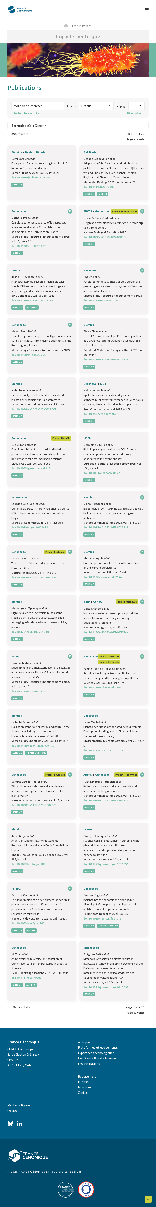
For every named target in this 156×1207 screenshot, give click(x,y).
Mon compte (86, 1087)
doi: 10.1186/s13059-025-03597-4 (105, 632)
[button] (146, 9)
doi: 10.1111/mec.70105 (98, 187)
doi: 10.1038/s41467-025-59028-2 (33, 805)
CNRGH (16, 270)
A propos (84, 1042)
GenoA (97, 601)
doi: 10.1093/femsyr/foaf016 (102, 918)
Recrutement (87, 1076)
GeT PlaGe (90, 152)
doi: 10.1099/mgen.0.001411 (29, 527)
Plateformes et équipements (98, 1047)
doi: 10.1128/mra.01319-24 (29, 691)
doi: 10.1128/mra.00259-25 (29, 246)
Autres (31, 985)
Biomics (16, 152)
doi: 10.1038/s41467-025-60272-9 (105, 527)
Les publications (89, 1063)
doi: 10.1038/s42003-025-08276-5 (33, 409)
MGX (103, 384)
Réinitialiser (135, 113)
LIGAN (87, 438)
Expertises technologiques (96, 1052)
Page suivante (135, 139)
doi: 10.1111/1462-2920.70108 (103, 750)
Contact (83, 1092)
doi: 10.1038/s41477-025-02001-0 (33, 577)
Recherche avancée (26, 113)
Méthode (32, 307)
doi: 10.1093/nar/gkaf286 (27, 923)
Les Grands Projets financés (97, 1058)
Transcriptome (36, 752)
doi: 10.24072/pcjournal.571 (101, 414)
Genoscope (18, 211)
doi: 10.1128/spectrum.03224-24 (32, 745)
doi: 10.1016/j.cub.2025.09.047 (30, 177)
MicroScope (19, 497)
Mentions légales (19, 1105)
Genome (17, 184)
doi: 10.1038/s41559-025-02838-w (106, 237)
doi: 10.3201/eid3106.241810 (30, 632)
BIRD (86, 601)
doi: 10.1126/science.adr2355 (102, 687)
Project (116, 211)
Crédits (12, 1110)
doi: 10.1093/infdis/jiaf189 (28, 864)
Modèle (103, 194)
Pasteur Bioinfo (35, 152)
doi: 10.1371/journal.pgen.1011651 (105, 864)
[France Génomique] (19, 10)
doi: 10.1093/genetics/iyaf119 (30, 468)
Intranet (83, 1081)
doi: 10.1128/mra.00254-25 (29, 354)
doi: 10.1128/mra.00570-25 (101, 300)
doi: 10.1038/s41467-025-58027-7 (105, 800)
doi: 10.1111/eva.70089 (26, 977)
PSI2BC (16, 656)
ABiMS (87, 211)
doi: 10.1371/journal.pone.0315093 (105, 987)
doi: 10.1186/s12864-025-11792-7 (33, 300)
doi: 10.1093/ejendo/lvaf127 (101, 473)
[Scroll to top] (148, 1198)
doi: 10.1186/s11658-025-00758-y (105, 359)
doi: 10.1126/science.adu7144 (102, 577)
